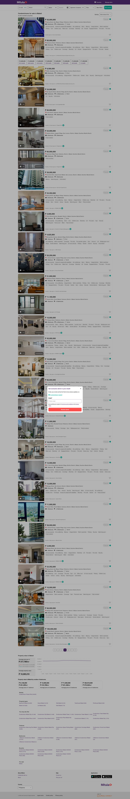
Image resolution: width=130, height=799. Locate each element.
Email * (50, 398)
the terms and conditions (67, 404)
